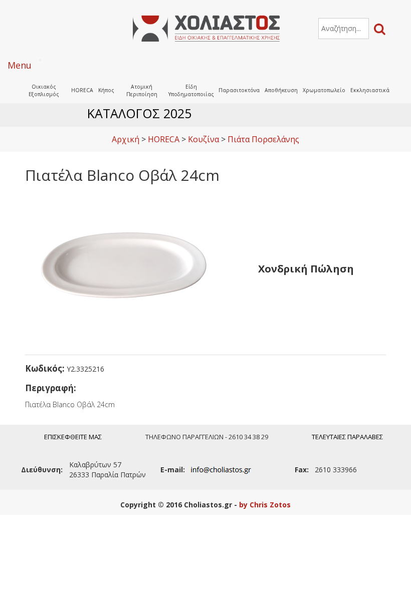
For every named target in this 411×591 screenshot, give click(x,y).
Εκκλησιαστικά (369, 90)
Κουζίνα (203, 139)
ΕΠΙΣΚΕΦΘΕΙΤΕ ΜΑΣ (73, 436)
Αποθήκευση (281, 90)
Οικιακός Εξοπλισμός (44, 90)
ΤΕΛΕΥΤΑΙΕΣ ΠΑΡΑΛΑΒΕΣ (347, 436)
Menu (20, 65)
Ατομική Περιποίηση (141, 90)
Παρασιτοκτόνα (239, 90)
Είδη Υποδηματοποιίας (191, 90)
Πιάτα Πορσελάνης (263, 139)
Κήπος (106, 90)
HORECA (82, 90)
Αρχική (125, 139)
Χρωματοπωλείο (324, 90)
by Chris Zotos (265, 504)
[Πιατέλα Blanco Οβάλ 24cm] (125, 268)
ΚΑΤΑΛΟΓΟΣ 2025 (139, 113)
